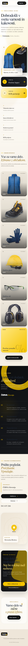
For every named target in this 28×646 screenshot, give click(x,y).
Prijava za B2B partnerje (14, 583)
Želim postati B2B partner (14, 587)
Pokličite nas (14, 496)
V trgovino (21, 3)
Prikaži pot (14, 500)
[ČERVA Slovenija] (5, 3)
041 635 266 (6, 506)
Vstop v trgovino (14, 617)
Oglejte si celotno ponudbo (14, 357)
